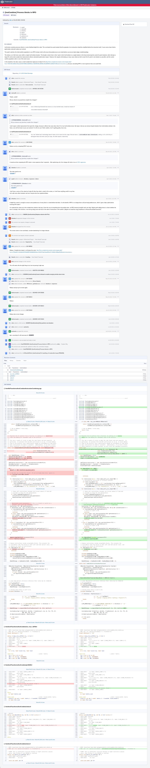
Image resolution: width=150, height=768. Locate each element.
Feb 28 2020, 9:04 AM (113, 78)
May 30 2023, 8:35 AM (113, 306)
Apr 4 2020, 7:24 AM (111, 167)
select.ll (12, 378)
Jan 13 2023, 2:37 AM (111, 246)
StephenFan (29, 242)
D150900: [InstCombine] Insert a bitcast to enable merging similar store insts (43, 274)
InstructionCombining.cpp (16, 370)
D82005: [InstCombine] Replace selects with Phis (36, 214)
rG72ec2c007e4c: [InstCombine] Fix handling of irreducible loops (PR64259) (43, 353)
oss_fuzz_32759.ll (14, 374)
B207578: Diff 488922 (38, 270)
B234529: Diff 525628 (38, 292)
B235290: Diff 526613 (38, 306)
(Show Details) (36, 281)
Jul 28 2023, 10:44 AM (113, 327)
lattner (23, 32)
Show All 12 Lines (40, 593)
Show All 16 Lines (40, 702)
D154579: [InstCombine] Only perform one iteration (39, 323)
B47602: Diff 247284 (38, 88)
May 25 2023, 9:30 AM (113, 292)
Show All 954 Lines (40, 711)
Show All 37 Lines (40, 563)
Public (14, 15)
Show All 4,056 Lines (40, 421)
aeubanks (23, 37)
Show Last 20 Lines (50, 622)
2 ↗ (13, 106)
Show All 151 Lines (40, 669)
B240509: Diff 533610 (38, 319)
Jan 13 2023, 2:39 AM (111, 261)
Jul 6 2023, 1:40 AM (114, 323)
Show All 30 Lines (40, 392)
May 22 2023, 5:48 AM (113, 274)
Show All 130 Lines (39, 622)
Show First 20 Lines (30, 669)
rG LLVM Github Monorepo (26, 73)
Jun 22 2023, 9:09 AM (114, 319)
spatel (22, 27)
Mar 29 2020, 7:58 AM (111, 142)
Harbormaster (15, 88)
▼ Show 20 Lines (50, 421)
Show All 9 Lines (40, 660)
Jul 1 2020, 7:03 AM (114, 218)
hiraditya (28, 257)
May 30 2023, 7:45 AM (111, 297)
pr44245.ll (12, 376)
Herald (13, 82)
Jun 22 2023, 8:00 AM (111, 310)
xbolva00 (23, 29)
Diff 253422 (29, 142)
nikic (10, 20)
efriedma (23, 30)
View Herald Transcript (40, 82)
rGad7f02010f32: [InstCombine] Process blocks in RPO (33, 39)
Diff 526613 (29, 297)
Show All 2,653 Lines (40, 739)
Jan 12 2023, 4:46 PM (111, 226)
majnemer (32, 179)
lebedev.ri (14, 167)
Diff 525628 (29, 278)
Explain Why (64, 344)
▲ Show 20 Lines (30, 421)
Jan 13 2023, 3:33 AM (114, 270)
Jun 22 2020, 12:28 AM (113, 214)
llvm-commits (29, 84)
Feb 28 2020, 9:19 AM (113, 88)
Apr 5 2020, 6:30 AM (111, 179)
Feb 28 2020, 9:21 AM (111, 93)
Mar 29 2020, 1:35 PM (111, 151)
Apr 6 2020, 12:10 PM (111, 198)
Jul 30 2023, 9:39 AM (114, 344)
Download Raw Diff (129, 24)
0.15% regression (81, 162)
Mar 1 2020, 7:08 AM (111, 115)
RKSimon (23, 34)
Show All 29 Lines (40, 488)
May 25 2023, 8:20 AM (111, 278)
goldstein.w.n (24, 36)
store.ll (11, 380)
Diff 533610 (29, 310)
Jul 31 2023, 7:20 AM (114, 353)
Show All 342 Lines (39, 763)
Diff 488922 (29, 246)
